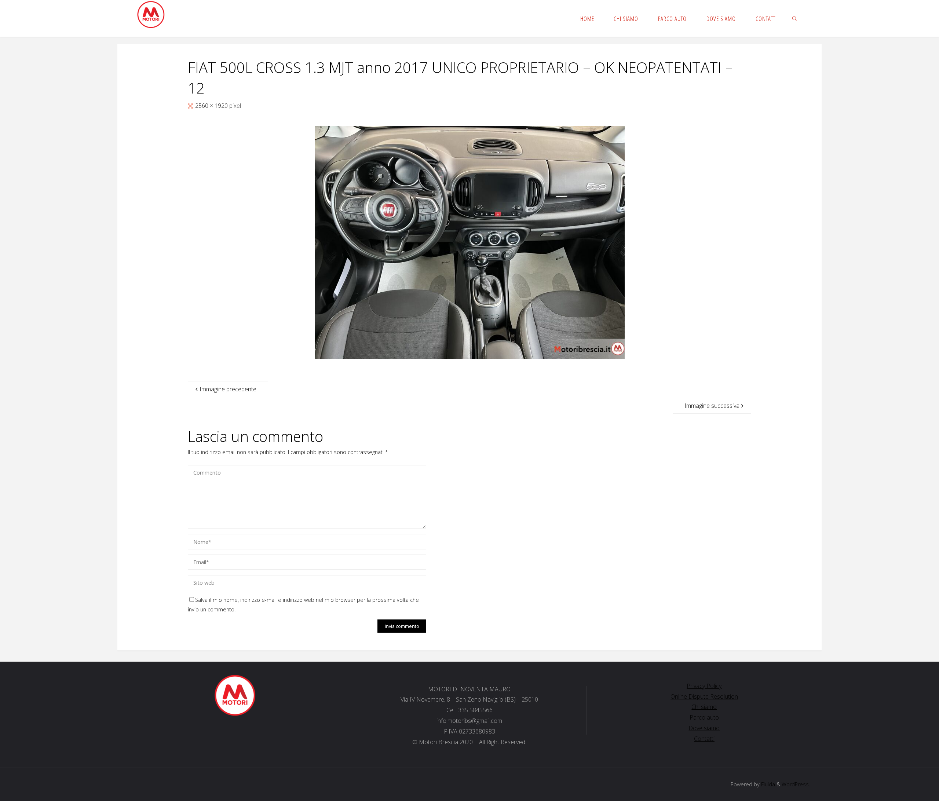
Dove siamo (704, 728)
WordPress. (796, 784)
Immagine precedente (228, 389)
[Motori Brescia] (150, 14)
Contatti (704, 739)
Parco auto (704, 717)
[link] (795, 18)
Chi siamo (704, 707)
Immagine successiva (711, 406)
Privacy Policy (704, 686)
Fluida (767, 784)
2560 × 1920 (212, 106)
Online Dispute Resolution (704, 696)
